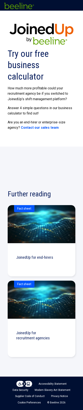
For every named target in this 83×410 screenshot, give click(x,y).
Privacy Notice (59, 396)
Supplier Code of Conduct (30, 396)
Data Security (20, 390)
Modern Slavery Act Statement (52, 390)
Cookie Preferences (29, 402)
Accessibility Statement (53, 383)
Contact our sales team (40, 128)
